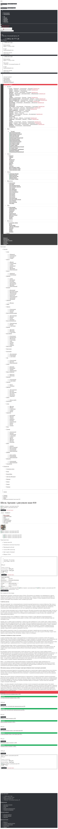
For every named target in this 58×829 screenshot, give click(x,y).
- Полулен (22, 107)
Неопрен (11, 111)
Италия (16, 176)
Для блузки (12, 183)
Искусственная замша (15, 98)
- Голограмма (12, 282)
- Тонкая (28, 97)
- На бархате (12, 394)
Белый (12, 131)
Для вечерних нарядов (15, 186)
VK (4, 16)
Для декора (12, 188)
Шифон (11, 124)
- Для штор (21, 112)
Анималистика (13, 208)
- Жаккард (11, 439)
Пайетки (11, 114)
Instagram (5, 19)
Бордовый (18, 141)
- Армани (15, 123)
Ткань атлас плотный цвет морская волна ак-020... (13, 710)
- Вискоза (24, 119)
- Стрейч (28, 89)
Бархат (11, 89)
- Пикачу (11, 343)
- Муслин (11, 440)
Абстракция (12, 207)
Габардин (11, 95)
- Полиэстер (12, 295)
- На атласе (11, 393)
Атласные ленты (13, 222)
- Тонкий (27, 109)
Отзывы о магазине (8, 824)
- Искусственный (22, 123)
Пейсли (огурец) (13, 215)
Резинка (11, 231)
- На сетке (25, 114)
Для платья (12, 197)
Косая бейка (12, 225)
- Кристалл (21, 110)
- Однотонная (17, 97)
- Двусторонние (18, 114)
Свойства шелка (7, 520)
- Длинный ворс (24, 100)
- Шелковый (12, 268)
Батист (11, 91)
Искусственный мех (14, 100)
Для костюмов (13, 190)
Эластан (11, 166)
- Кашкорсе (11, 419)
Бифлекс (11, 92)
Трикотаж (11, 119)
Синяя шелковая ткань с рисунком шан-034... (11, 734)
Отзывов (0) (6, 519)
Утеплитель (12, 126)
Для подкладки (13, 198)
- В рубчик (28, 92)
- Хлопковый (12, 265)
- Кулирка (11, 420)
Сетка (10, 118)
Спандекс (11, 161)
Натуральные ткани (14, 167)
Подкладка (12, 116)
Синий (15, 145)
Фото (4, 517)
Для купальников (13, 191)
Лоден (10, 109)
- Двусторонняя (25, 98)
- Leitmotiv (11, 345)
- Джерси (29, 119)
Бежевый (17, 132)
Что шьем (5, 522)
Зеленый (17, 142)
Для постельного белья (15, 199)
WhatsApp (5, 21)
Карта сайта (6, 826)
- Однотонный (23, 88)
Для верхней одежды (14, 185)
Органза (11, 112)
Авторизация (6, 14)
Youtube (5, 18)
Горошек (11, 211)
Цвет (8, 128)
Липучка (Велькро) (14, 226)
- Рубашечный (30, 121)
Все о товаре (6, 515)
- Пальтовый (21, 109)
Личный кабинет (7, 814)
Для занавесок (13, 189)
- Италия (30, 100)
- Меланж (16, 95)
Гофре (10, 96)
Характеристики (7, 516)
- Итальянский (12, 283)
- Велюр (11, 267)
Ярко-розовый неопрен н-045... (8, 722)
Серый (16, 148)
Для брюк (11, 184)
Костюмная (12, 102)
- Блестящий (22, 92)
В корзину (3, 510)
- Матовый (16, 101)
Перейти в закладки (12, 3)
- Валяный (15, 109)
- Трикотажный (12, 370)
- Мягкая (20, 118)
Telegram (5, 20)
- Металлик (22, 101)
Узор (8, 205)
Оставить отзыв (4, 590)
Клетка (11, 212)
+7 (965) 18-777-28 (11, 39)
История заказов (7, 816)
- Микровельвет (34, 93)
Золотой (16, 136)
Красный (17, 140)
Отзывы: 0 (7, 512)
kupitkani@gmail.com (8, 50)
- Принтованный (29, 107)
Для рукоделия (13, 202)
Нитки (11, 229)
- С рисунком (36, 100)
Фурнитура (10, 220)
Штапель (11, 125)
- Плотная (23, 97)
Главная (5, 495)
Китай (15, 175)
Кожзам (11, 101)
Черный (16, 150)
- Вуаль (16, 112)
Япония (16, 173)
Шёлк (10, 164)
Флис (10, 120)
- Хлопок (11, 425)
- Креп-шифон (17, 124)
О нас (4, 807)
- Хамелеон (12, 396)
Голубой (16, 144)
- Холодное (27, 110)
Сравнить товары (11, 8)
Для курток (12, 193)
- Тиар (10, 341)
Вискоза (11, 155)
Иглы (10, 224)
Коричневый (20, 151)
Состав (9, 153)
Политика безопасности (9, 808)
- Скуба (37, 98)
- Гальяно (11, 342)
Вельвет (11, 93)
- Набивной (16, 88)
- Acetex (16, 92)
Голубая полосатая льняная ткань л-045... (10, 697)
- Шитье (11, 438)
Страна (9, 171)
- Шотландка (34, 102)
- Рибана (11, 423)
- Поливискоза (26, 102)
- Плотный (30, 88)
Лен (10, 107)
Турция (16, 179)
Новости (5, 238)
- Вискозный (17, 93)
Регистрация (6, 13)
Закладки (5, 817)
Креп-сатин (12, 103)
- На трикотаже (32, 114)
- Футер (11, 424)
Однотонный (12, 213)
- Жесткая (15, 118)
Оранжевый (20, 137)
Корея (15, 177)
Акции (8, 233)
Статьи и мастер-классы (9, 823)
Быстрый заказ (10, 574)
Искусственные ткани (14, 168)
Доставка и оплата (7, 240)
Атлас (10, 88)
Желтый (17, 135)
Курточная (12, 106)
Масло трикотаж (13, 110)
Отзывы (5, 241)
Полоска (11, 216)
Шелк (10, 123)
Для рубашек (12, 200)
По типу (9, 86)
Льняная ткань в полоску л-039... (8, 746)
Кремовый (19, 134)
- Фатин (11, 411)
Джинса (11, 97)
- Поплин (23, 121)
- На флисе (11, 319)
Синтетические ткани (14, 169)
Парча (10, 115)
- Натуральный (31, 123)
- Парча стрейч (16, 115)
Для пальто (12, 194)
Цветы (11, 218)
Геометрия (12, 209)
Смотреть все (36, 88)
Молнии (11, 228)
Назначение (10, 181)
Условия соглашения (8, 809)
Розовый (17, 139)
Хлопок (11, 121)
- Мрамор (15, 89)
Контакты (5, 243)
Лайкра (11, 157)
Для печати (12, 195)
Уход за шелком (7, 521)
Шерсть (11, 163)
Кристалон (12, 105)
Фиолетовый (20, 146)
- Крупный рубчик (25, 93)
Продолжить (3, 3)
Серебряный (20, 149)
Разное (11, 217)
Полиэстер (12, 159)
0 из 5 (2, 512)
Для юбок (11, 203)
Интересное (6, 239)
